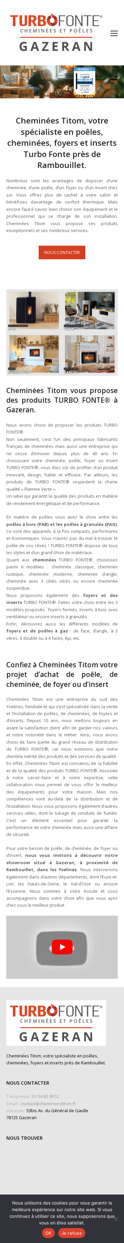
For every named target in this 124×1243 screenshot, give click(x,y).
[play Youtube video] (62, 947)
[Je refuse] (115, 1218)
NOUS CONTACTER (62, 252)
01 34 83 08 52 (45, 1096)
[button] (114, 33)
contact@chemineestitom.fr (48, 1104)
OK (48, 1233)
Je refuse (72, 1233)
